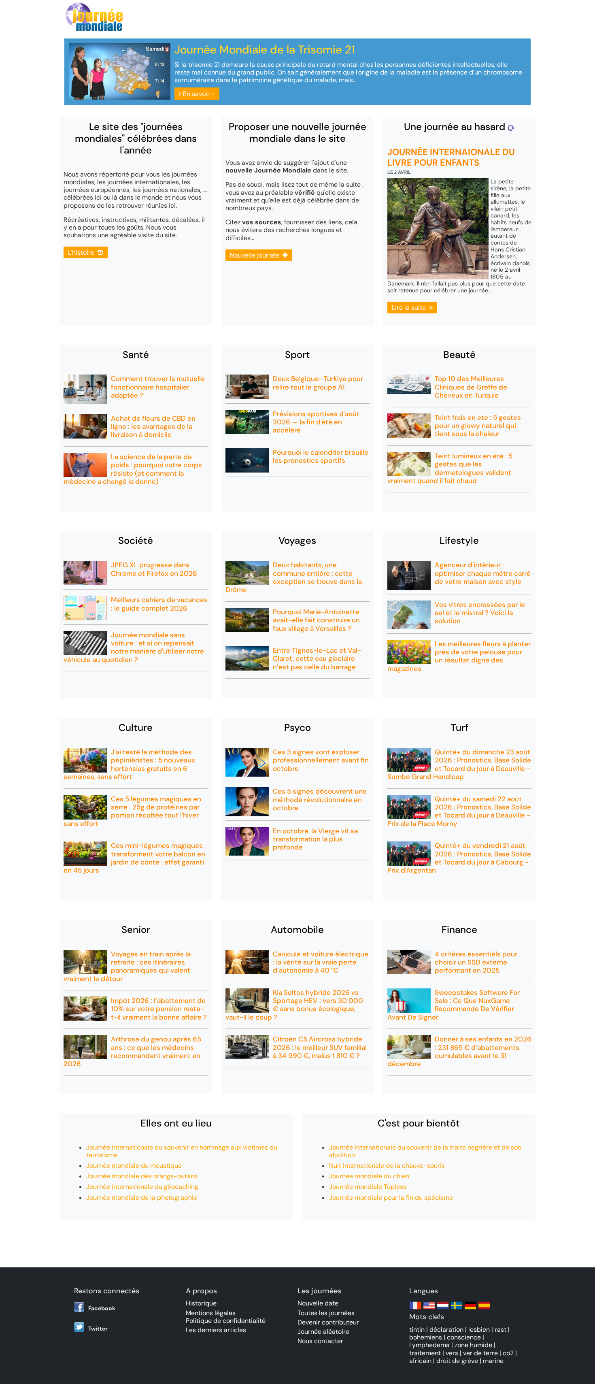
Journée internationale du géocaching (142, 1186)
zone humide (473, 1345)
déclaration (446, 1329)
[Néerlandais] (443, 1309)
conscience (464, 1337)
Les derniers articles (216, 1330)
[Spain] (484, 1309)
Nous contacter (320, 1341)
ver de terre (480, 1353)
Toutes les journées (326, 1313)
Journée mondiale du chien (369, 1176)
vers (452, 1353)
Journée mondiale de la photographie (141, 1197)
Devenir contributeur (328, 1322)
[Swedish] (456, 1309)
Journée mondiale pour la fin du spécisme (391, 1197)
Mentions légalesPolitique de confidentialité (226, 1317)
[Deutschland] (470, 1309)
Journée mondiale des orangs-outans (142, 1176)
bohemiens (425, 1337)
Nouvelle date (318, 1303)
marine (493, 1360)
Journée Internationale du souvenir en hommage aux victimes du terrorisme (181, 1151)
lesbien (479, 1329)
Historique (201, 1303)
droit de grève (457, 1360)
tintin (417, 1329)
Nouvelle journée (256, 255)
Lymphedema (429, 1345)
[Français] (415, 1309)
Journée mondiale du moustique (134, 1165)
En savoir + (198, 93)
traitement (425, 1353)
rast (500, 1329)
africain (420, 1360)
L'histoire (83, 252)
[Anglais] (429, 1309)
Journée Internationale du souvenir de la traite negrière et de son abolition (425, 1151)
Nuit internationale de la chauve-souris (387, 1165)
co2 (508, 1353)
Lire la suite (410, 307)
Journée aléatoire (323, 1331)
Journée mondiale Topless (367, 1186)
